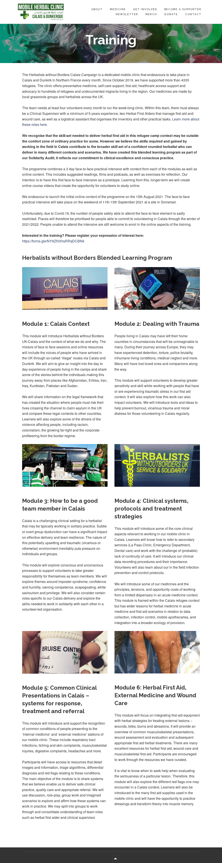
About (97, 9)
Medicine (118, 9)
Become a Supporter (182, 9)
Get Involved (145, 9)
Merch (151, 14)
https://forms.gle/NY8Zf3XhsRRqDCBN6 (53, 240)
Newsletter (127, 14)
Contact (193, 14)
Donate (171, 14)
